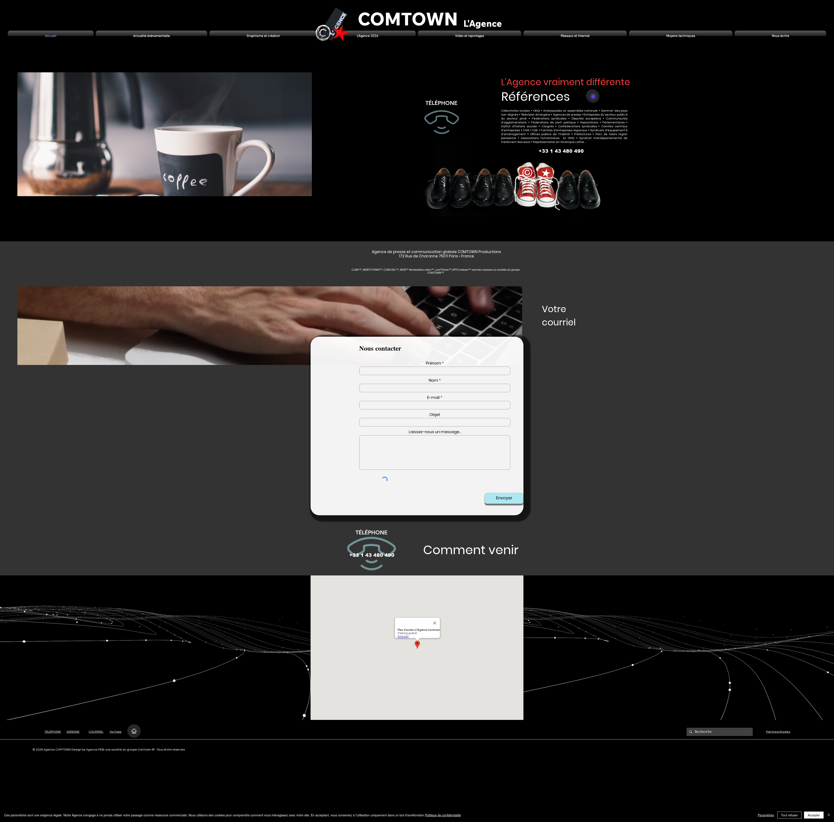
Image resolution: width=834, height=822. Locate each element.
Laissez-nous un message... (435, 432)
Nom (433, 380)
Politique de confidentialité (443, 815)
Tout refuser (789, 815)
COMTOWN (408, 18)
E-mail (433, 397)
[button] (151, 36)
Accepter (814, 815)
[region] (442, 120)
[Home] (134, 731)
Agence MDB (95, 749)
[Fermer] (828, 815)
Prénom (433, 363)
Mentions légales (778, 731)
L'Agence (482, 23)
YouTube (115, 731)
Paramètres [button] (766, 815)
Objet (434, 415)
